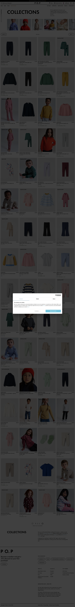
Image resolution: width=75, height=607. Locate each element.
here (44, 305)
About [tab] (54, 298)
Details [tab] (37, 298)
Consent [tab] (21, 298)
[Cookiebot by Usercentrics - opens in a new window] (56, 295)
